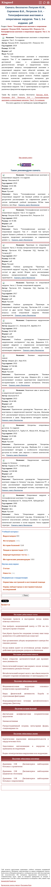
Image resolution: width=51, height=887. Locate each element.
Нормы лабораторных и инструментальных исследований (22, 588)
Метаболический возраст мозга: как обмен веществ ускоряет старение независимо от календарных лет (26, 674)
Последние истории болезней (26, 708)
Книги (10, 26)
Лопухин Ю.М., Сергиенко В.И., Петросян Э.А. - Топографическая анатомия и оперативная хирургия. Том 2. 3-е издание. (25, 97)
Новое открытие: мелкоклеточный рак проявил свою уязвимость (26, 660)
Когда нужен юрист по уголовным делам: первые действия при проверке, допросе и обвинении (26, 649)
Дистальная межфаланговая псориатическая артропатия (26, 715)
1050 (32, 559)
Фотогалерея (9, 541)
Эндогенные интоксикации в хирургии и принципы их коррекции (26, 747)
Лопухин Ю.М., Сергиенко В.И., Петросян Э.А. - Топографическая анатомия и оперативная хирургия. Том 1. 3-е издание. (25, 31)
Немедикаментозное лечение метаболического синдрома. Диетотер (26, 702)
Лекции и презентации (13, 550)
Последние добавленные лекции (26, 734)
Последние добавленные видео (25, 681)
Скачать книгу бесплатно (29, 205)
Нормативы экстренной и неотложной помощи (24, 582)
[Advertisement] (25, 130)
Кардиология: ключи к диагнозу (10, 885)
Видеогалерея (9, 536)
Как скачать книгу (25, 158)
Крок (29, 885)
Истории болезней (11, 545)
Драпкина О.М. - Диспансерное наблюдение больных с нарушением (26, 779)
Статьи (6, 568)
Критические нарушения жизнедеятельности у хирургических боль (26, 740)
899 (17, 536)
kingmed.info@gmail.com (8, 881)
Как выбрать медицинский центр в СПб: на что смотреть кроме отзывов (26, 627)
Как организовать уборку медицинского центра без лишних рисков (26, 641)
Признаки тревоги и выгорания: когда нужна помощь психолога (26, 620)
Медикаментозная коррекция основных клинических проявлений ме (26, 687)
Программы (24, 885)
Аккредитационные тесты (15, 555)
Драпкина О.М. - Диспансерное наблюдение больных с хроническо (26, 765)
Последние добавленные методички (25, 759)
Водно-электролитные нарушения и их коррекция (25, 753)
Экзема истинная (10, 721)
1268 (22, 545)
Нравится (5, 605)
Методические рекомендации (16, 559)
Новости (7, 573)
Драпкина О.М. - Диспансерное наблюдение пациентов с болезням (26, 772)
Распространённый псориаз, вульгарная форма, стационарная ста (26, 727)
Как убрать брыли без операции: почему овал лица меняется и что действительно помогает (26, 634)
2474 (26, 550)
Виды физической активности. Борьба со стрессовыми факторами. (26, 694)
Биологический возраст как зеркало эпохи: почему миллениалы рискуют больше (26, 667)
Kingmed (7, 2)
